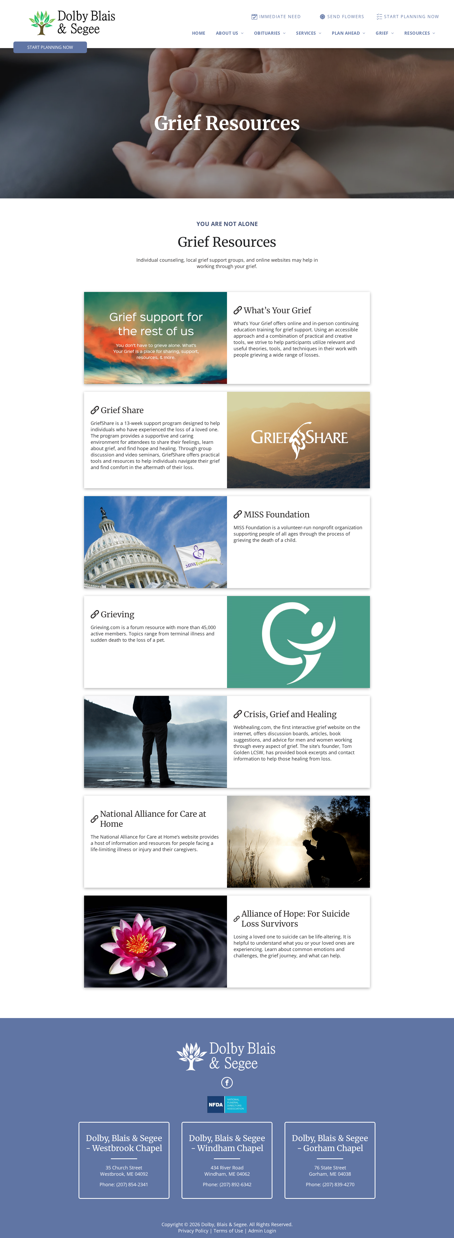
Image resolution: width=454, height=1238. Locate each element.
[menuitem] (199, 33)
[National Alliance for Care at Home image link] (298, 842)
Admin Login (262, 1230)
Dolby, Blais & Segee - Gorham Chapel (330, 1143)
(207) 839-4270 (338, 1184)
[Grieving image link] (298, 642)
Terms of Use (228, 1230)
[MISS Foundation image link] (155, 542)
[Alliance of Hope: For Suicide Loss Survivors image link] (155, 942)
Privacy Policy (193, 1230)
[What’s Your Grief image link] (155, 338)
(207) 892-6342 (235, 1184)
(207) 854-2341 (132, 1184)
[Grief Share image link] (298, 440)
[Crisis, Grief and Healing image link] (155, 742)
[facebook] (227, 1083)
